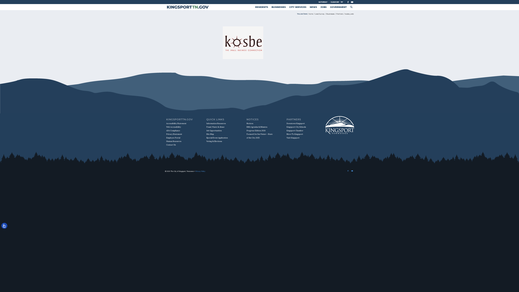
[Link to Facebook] (348, 2)
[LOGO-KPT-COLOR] (187, 7)
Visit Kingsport (293, 138)
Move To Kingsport (295, 134)
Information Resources (216, 123)
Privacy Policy (200, 171)
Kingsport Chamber (295, 131)
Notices (250, 123)
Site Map (210, 134)
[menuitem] (261, 7)
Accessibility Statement (176, 123)
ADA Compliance (173, 131)
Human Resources (173, 141)
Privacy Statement (174, 134)
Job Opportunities (214, 131)
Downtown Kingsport (296, 123)
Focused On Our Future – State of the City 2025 (260, 136)
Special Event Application (217, 138)
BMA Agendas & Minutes (257, 127)
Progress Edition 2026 (256, 131)
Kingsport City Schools (296, 127)
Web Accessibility (173, 127)
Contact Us (171, 145)
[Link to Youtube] (352, 2)
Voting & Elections (214, 141)
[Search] (351, 7)
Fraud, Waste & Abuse (215, 127)
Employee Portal (173, 138)
